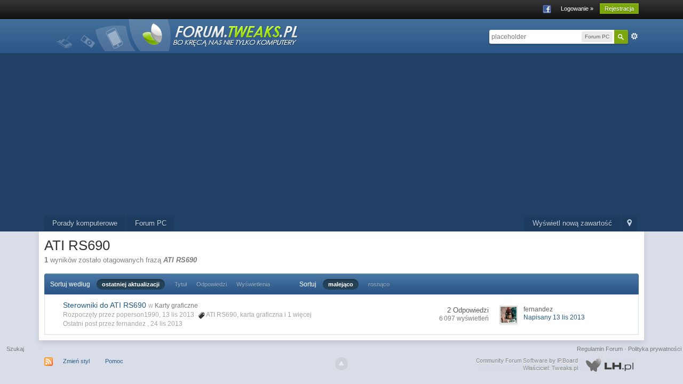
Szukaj (15, 349)
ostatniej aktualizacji (131, 284)
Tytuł (180, 284)
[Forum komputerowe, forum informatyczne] (177, 34)
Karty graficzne (176, 305)
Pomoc (114, 361)
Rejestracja (619, 8)
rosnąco (379, 284)
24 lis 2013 (166, 323)
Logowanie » (577, 8)
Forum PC (150, 223)
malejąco (340, 284)
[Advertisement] (341, 136)
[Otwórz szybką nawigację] (629, 223)
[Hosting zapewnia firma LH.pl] (557, 365)
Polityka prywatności (654, 349)
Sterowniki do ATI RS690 (104, 305)
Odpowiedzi (211, 284)
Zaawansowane (634, 36)
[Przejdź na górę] (341, 363)
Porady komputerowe (84, 223)
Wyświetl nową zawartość (572, 223)
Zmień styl (76, 361)
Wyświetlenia (253, 284)
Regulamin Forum (600, 349)
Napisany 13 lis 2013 (554, 317)
